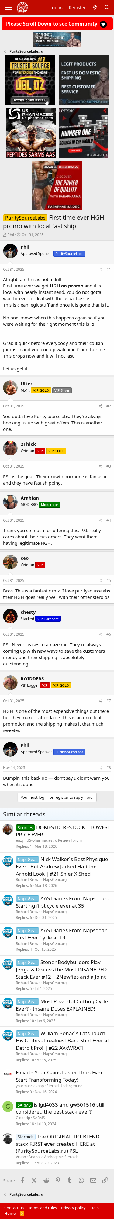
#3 (108, 466)
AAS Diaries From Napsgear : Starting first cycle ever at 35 (62, 902)
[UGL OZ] (30, 80)
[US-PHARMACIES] (30, 132)
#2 (108, 406)
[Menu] (8, 7)
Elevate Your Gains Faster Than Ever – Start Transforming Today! (61, 1076)
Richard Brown (28, 879)
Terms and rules (42, 1207)
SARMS (39, 1117)
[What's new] (95, 7)
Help (94, 1207)
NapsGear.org (55, 879)
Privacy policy (73, 1207)
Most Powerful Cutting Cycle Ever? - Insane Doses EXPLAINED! (62, 1005)
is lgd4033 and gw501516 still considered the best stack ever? (60, 1108)
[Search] (107, 7)
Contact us (14, 1207)
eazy (20, 840)
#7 (108, 700)
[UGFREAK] (83, 132)
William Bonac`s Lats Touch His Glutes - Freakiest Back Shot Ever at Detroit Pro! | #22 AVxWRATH (62, 1040)
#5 (108, 580)
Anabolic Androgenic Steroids (53, 1156)
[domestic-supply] (84, 80)
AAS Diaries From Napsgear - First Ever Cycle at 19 (62, 934)
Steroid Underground (64, 1085)
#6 (108, 634)
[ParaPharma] (57, 185)
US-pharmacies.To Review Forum (54, 840)
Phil (10, 234)
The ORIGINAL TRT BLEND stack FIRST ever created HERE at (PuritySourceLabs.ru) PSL (57, 1144)
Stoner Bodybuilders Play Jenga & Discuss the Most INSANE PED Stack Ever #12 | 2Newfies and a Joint (61, 969)
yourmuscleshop (30, 1085)
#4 (108, 520)
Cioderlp (23, 1117)
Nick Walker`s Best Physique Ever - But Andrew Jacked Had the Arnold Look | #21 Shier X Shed (62, 866)
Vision (21, 1156)
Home (10, 1213)
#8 (108, 767)
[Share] (100, 269)
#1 (108, 269)
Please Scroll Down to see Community (52, 23)
